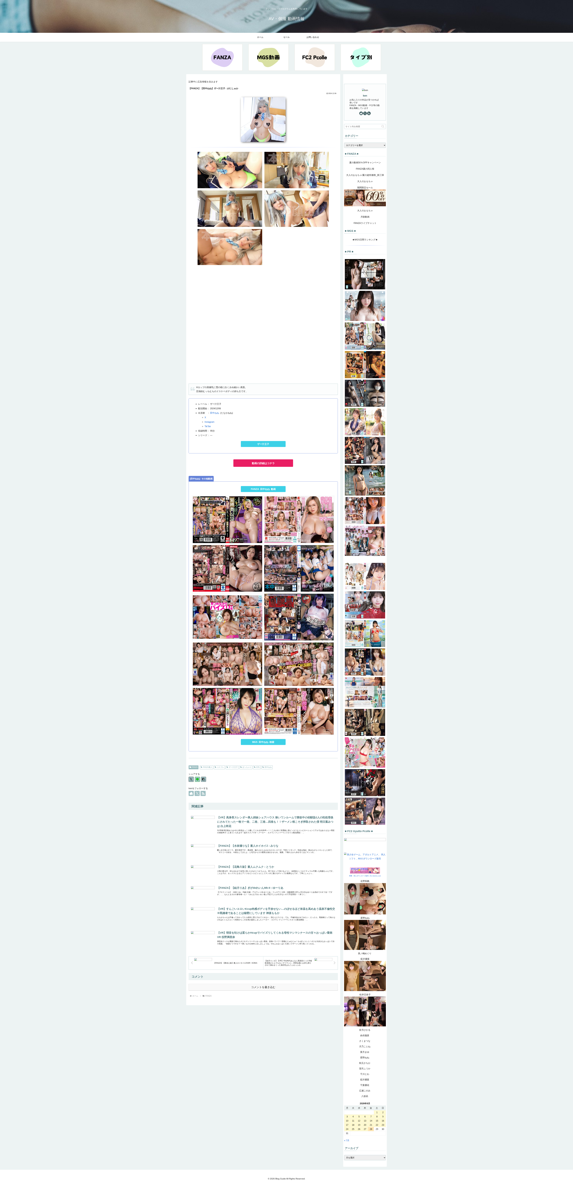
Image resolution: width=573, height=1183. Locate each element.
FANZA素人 (207, 767)
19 (359, 1125)
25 (353, 1129)
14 (371, 1120)
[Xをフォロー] (197, 793)
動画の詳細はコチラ (263, 463)
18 (353, 1125)
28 (371, 1129)
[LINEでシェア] (197, 779)
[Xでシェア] (191, 779)
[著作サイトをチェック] (191, 793)
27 (365, 1129)
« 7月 (346, 1140)
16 (383, 1120)
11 (353, 1120)
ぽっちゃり (246, 767)
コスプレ (220, 767)
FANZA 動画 (263, 489)
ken (365, 95)
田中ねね (214, 413)
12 (359, 1120)
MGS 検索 (263, 742)
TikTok (208, 426)
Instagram (209, 422)
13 (365, 1120)
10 (347, 1120)
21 (371, 1125)
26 (359, 1129)
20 (365, 1125)
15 (377, 1120)
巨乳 (258, 767)
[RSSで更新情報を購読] (203, 793)
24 (347, 1129)
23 (383, 1125)
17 (347, 1125)
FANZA (195, 767)
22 (377, 1125)
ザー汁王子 (263, 444)
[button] (203, 779)
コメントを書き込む (263, 987)
